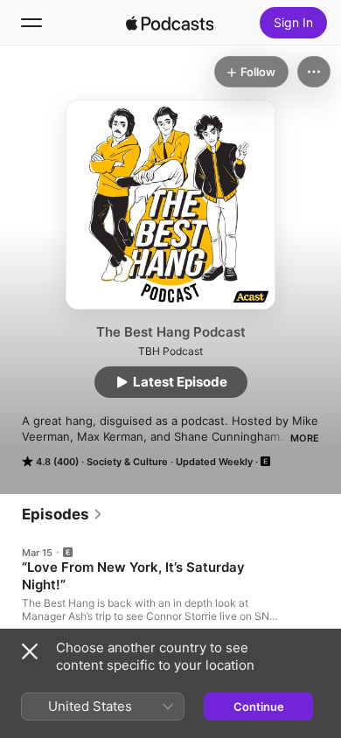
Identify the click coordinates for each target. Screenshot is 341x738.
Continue (258, 707)
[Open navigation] (31, 22)
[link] (62, 514)
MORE (304, 438)
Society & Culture (127, 462)
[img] (169, 22)
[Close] (30, 651)
